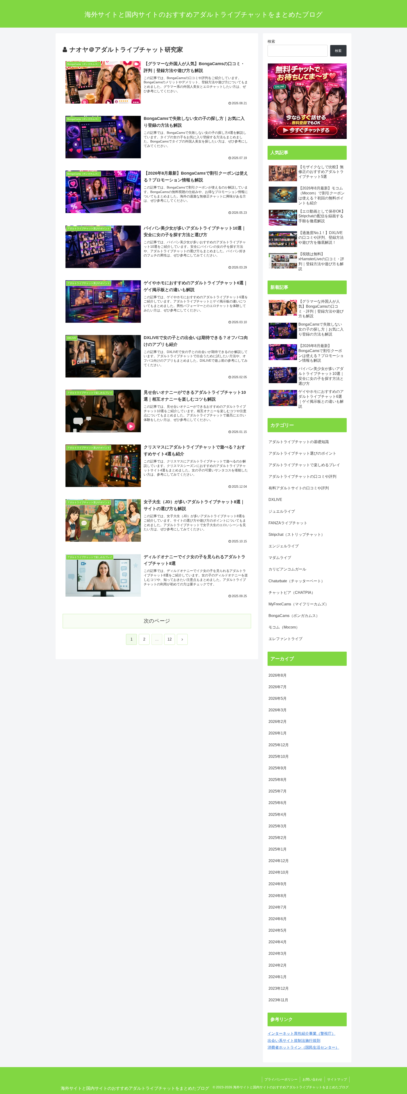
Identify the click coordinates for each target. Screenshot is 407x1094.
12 (169, 639)
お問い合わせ (312, 1079)
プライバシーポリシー (281, 1079)
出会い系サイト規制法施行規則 (294, 1040)
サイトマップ (337, 1079)
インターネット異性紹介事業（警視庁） (301, 1033)
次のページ (157, 621)
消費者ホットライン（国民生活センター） (303, 1047)
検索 (271, 41)
